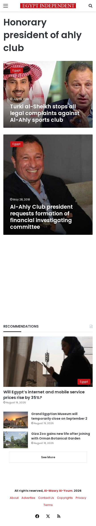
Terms (48, 505)
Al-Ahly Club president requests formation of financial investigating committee (41, 217)
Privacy (81, 498)
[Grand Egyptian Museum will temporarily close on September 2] (15, 420)
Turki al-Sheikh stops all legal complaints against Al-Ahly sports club (44, 113)
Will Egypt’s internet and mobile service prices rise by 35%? (44, 394)
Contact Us (46, 498)
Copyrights (65, 498)
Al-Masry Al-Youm (58, 491)
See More (48, 457)
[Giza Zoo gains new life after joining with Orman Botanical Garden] (15, 439)
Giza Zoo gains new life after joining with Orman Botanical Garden (60, 436)
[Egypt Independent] (48, 5)
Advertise (28, 498)
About (14, 498)
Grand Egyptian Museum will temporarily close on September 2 (59, 416)
